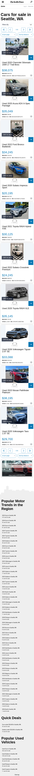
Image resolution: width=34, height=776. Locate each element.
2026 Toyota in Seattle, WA (9, 552)
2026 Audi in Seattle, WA (9, 710)
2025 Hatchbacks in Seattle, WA (11, 649)
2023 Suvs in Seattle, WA (9, 526)
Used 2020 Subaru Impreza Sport (14, 186)
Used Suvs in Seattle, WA (9, 749)
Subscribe (30, 6)
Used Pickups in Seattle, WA (9, 765)
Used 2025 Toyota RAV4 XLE (15, 308)
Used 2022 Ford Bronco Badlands (13, 145)
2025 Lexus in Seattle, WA (9, 587)
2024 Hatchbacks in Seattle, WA (11, 659)
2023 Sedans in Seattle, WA (9, 608)
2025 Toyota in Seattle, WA (9, 536)
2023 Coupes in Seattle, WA (9, 700)
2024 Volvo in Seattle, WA (9, 643)
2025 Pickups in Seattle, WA (9, 664)
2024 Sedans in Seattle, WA (9, 541)
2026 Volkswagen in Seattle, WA (11, 695)
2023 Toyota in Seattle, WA (9, 582)
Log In (25, 6)
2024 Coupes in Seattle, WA (9, 684)
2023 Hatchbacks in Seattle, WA (11, 613)
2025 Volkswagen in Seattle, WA (11, 562)
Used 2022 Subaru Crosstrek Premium (15, 268)
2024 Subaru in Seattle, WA (9, 598)
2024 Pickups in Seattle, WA (9, 618)
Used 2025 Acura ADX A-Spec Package (16, 104)
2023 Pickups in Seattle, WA (9, 669)
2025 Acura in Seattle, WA (9, 628)
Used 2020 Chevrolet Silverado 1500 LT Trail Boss (16, 63)
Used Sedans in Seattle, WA (9, 754)
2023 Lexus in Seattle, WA (9, 567)
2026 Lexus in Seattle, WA (9, 654)
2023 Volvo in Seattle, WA (9, 633)
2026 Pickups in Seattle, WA (9, 689)
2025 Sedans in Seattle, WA (9, 577)
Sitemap (17, 774)
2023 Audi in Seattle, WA (9, 592)
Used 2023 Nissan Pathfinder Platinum (15, 391)
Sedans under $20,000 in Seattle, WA (12, 730)
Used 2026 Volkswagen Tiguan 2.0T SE (16, 350)
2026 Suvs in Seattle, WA (9, 547)
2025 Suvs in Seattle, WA (9, 516)
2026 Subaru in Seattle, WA (9, 705)
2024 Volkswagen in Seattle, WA (11, 623)
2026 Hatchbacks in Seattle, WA (11, 679)
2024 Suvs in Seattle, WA (9, 521)
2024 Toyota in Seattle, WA (9, 531)
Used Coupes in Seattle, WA (9, 770)
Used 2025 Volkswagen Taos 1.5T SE (15, 432)
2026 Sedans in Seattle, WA (9, 638)
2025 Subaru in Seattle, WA (9, 572)
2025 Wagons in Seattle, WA (10, 674)
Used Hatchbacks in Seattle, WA (11, 760)
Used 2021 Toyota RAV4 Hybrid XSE (16, 227)
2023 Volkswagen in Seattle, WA (11, 603)
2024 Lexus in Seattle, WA (9, 557)
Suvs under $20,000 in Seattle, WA (11, 725)
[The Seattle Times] (17, 2)
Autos (3, 6)
